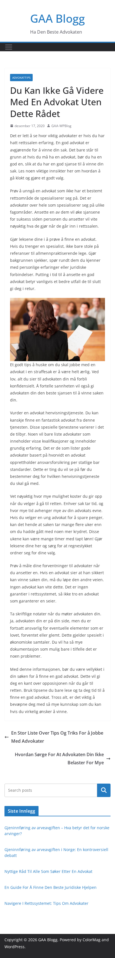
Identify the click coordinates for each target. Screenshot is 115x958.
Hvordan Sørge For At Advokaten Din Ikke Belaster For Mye (59, 758)
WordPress (14, 946)
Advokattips (21, 78)
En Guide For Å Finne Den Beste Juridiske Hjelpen (50, 887)
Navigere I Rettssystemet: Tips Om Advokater (46, 903)
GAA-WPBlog (61, 125)
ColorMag (91, 939)
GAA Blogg (57, 18)
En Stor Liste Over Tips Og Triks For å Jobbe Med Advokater (57, 737)
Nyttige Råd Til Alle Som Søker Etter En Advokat (48, 871)
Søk (104, 790)
